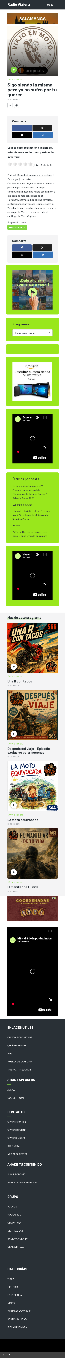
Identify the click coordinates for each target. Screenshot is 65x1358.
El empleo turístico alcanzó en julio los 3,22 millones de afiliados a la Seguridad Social (31, 515)
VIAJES (11, 1279)
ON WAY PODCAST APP (19, 1037)
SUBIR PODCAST (16, 1174)
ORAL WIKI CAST (16, 1246)
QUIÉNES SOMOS (16, 1045)
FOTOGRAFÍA (14, 1295)
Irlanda (16, 525)
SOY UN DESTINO (17, 1130)
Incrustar (26, 179)
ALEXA (11, 1089)
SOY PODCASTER (16, 1122)
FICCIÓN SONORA (17, 1327)
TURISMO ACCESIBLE (19, 1311)
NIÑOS (11, 1303)
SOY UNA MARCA (16, 1138)
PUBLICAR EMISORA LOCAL (22, 1182)
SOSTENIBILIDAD (17, 1319)
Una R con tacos (19, 681)
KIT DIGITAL (14, 1146)
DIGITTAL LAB (15, 1230)
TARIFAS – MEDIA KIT (19, 1069)
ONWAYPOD (14, 1222)
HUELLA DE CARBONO (19, 1061)
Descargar (12, 179)
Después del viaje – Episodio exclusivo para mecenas (28, 750)
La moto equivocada (22, 820)
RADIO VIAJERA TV (17, 1238)
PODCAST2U (14, 1214)
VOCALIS (12, 1206)
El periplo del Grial (22, 504)
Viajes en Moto (17, 227)
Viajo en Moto (16, 79)
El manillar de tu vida (22, 887)
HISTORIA (12, 1287)
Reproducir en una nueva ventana (34, 175)
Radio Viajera (18, 4)
